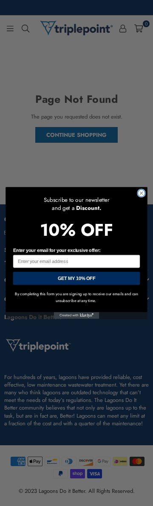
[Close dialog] (141, 193)
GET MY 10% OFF (77, 278)
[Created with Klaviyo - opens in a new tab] (76, 315)
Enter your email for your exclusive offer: (56, 250)
